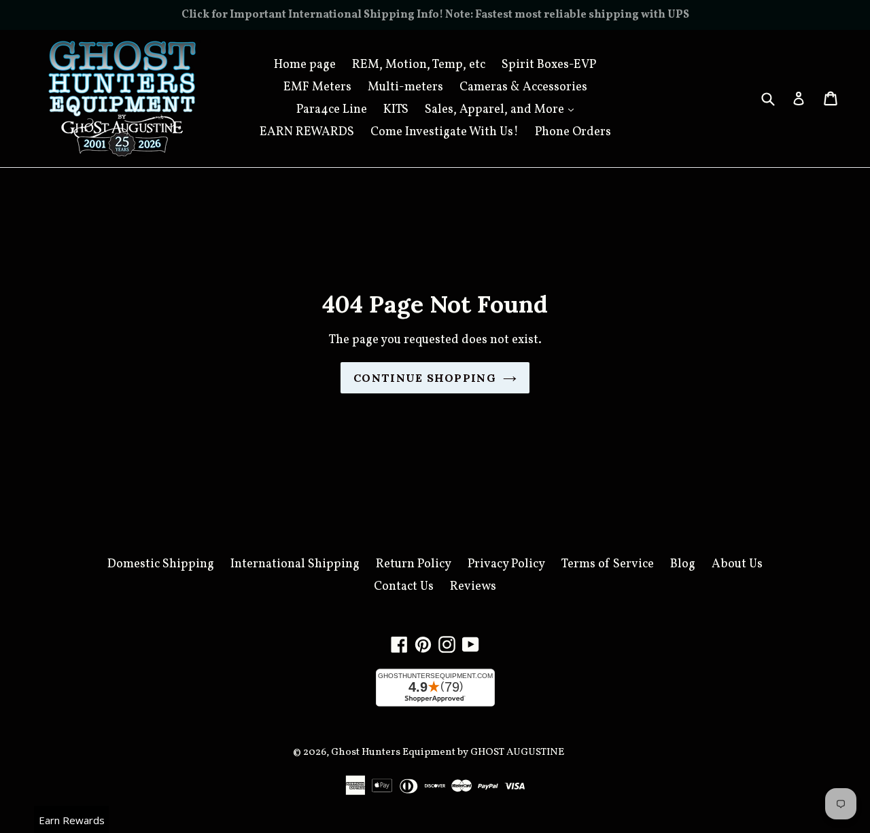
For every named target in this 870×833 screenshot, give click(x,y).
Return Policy (413, 564)
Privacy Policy (506, 564)
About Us (737, 564)
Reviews (473, 586)
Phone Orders (573, 132)
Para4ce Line (331, 109)
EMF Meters (317, 87)
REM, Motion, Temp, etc (418, 64)
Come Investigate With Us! (444, 132)
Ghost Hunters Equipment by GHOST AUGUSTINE (447, 752)
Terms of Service (607, 564)
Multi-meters (405, 87)
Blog (682, 564)
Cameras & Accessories (523, 87)
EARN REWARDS (307, 132)
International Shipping (295, 564)
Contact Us (404, 586)
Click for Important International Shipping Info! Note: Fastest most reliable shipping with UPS (435, 14)
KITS (395, 109)
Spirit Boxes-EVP (549, 64)
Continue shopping (424, 378)
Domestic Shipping (160, 564)
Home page (305, 64)
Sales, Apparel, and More (502, 109)
